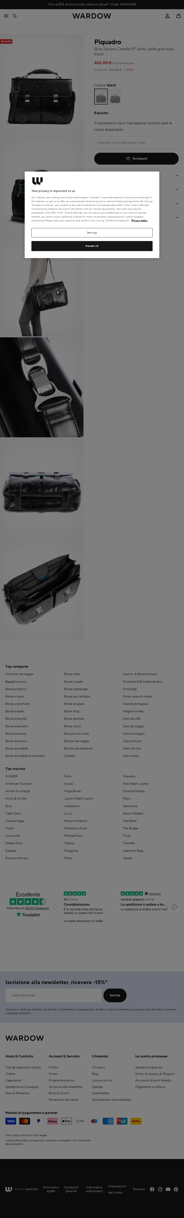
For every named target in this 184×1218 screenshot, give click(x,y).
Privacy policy (139, 220)
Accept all (92, 246)
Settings (92, 232)
